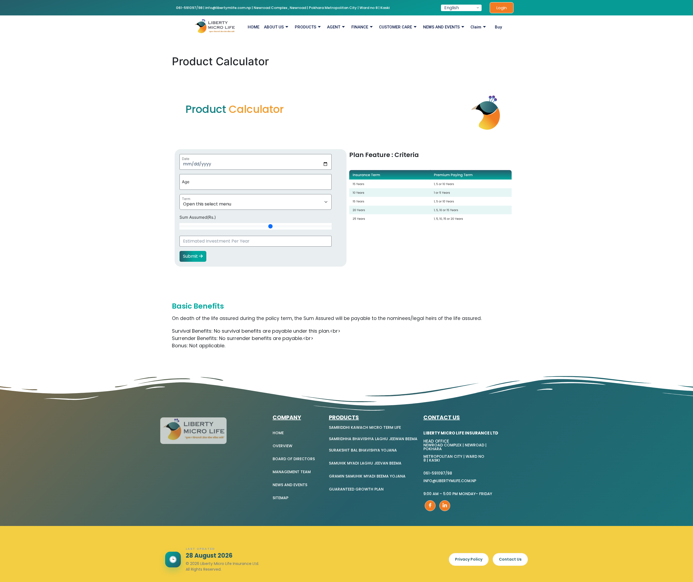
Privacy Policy (468, 559)
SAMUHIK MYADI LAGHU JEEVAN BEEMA (365, 463)
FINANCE (359, 27)
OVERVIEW (282, 446)
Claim (475, 27)
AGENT (333, 27)
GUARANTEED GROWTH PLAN (356, 489)
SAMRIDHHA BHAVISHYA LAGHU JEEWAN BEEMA (373, 439)
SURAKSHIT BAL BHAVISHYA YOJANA (363, 450)
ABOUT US (274, 27)
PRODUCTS (305, 27)
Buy (498, 27)
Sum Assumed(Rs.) (197, 217)
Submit (191, 256)
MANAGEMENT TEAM (292, 472)
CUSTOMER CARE (395, 27)
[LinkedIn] (444, 505)
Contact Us (510, 559)
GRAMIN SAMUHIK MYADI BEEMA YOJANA (367, 476)
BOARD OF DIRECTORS (294, 459)
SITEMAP (280, 498)
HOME (253, 27)
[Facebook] (430, 505)
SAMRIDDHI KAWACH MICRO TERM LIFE (365, 427)
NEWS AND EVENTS (441, 27)
